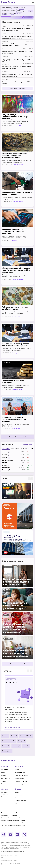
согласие (21, 9)
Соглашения (19, 12)
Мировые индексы (20, 784)
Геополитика (5, 64)
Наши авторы (19, 795)
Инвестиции (5, 49)
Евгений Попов (16, 316)
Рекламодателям (20, 801)
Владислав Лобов (17, 126)
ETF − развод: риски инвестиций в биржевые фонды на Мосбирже (17, 713)
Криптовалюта (8, 399)
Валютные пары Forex (21, 775)
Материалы (5, 767)
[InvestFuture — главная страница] (8, 2)
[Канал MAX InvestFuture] (24, 834)
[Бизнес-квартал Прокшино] (17, 542)
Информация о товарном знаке (9, 860)
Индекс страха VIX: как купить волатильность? (15, 708)
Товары (4, 26)
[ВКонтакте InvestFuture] (17, 834)
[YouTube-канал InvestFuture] (10, 834)
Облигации (5, 79)
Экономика (5, 41)
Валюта (6, 289)
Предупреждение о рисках (8, 813)
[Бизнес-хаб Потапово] (17, 516)
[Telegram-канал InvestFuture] (3, 834)
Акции (4, 34)
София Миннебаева (17, 389)
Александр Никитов (18, 164)
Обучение (4, 789)
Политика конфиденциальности (24, 813)
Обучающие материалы (4, 793)
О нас (17, 792)
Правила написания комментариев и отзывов (13, 820)
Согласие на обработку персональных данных (13, 825)
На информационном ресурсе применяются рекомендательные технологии (12, 852)
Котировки (19, 767)
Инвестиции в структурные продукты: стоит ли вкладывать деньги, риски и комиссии (18, 719)
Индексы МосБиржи (21, 781)
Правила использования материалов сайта (12, 823)
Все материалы (5, 784)
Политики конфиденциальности (11, 14)
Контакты (18, 798)
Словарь (3, 797)
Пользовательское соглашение (9, 815)
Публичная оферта (6, 828)
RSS (16, 803)
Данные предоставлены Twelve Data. (9, 856)
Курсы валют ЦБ (20, 772)
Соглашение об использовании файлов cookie (13, 818)
